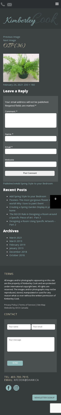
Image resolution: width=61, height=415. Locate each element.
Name (9, 134)
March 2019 (15, 241)
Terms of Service (27, 304)
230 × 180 (29, 84)
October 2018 (17, 255)
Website (9, 159)
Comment (11, 111)
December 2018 (18, 251)
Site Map (41, 304)
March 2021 (15, 237)
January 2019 (16, 248)
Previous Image (11, 36)
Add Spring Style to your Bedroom (27, 196)
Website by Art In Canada (16, 307)
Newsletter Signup (45, 397)
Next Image (9, 40)
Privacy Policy (10, 304)
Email (9, 147)
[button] (55, 202)
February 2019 (17, 244)
